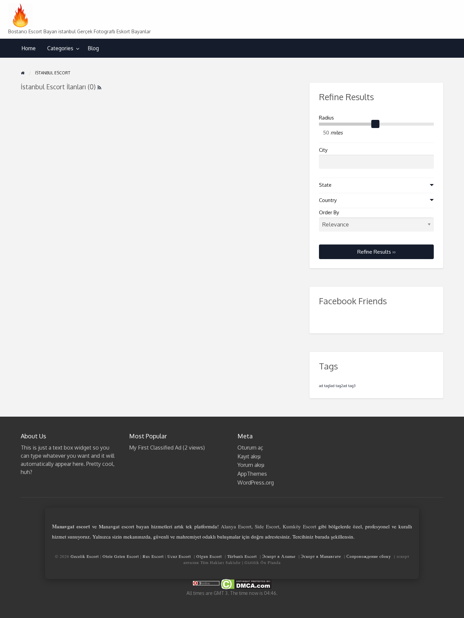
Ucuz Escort (179, 556)
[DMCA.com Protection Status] (245, 584)
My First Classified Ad (155, 447)
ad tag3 (349, 385)
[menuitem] (28, 48)
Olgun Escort (209, 556)
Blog (93, 48)
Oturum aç (250, 447)
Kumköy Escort (299, 526)
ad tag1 (325, 385)
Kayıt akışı (249, 456)
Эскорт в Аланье (279, 556)
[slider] (375, 124)
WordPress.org (255, 482)
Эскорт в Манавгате (321, 556)
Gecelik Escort (85, 556)
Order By (329, 212)
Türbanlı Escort (242, 556)
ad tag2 (337, 385)
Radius (326, 117)
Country (328, 200)
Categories (60, 48)
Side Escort (267, 526)
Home (28, 48)
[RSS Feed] (99, 87)
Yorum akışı (250, 464)
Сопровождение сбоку (368, 556)
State (325, 185)
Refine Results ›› (376, 251)
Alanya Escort (236, 526)
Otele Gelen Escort (121, 556)
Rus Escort (153, 556)
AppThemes (252, 473)
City (323, 150)
